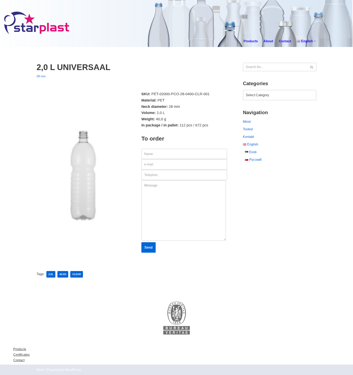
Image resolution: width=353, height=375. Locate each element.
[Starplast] (37, 23)
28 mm (41, 76)
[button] (315, 41)
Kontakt (248, 136)
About (268, 41)
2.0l (50, 274)
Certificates (21, 354)
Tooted (248, 129)
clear (76, 274)
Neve (40, 370)
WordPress (73, 370)
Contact (285, 41)
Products (251, 41)
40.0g (62, 274)
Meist (247, 121)
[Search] (311, 67)
